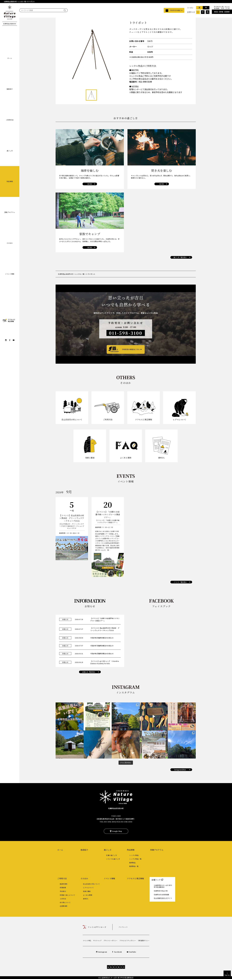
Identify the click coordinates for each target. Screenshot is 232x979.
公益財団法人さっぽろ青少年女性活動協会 (163, 886)
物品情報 (10, 181)
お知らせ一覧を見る (88, 672)
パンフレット (123, 927)
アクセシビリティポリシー (128, 940)
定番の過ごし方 (111, 855)
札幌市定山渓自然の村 (116, 808)
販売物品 (132, 863)
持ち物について (65, 902)
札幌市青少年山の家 (160, 891)
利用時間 (63, 887)
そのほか (10, 243)
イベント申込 (87, 940)
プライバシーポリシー (110, 940)
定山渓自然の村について (91, 884)
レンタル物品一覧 (135, 859)
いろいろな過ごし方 (113, 859)
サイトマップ (97, 940)
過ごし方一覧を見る (180, 257)
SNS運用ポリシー (143, 940)
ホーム (9, 58)
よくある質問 (87, 895)
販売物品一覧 (134, 866)
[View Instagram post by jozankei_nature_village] (69, 716)
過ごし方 (10, 151)
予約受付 (63, 891)
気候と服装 (87, 891)
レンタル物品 (134, 855)
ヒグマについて (88, 887)
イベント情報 (9, 274)
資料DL (85, 899)
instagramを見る (180, 770)
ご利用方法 (10, 120)
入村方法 (63, 899)
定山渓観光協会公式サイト (163, 898)
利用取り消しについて (67, 895)
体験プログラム (9, 212)
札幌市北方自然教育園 (161, 894)
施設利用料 (63, 884)
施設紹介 (10, 89)
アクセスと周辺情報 (135, 878)
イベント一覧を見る (180, 582)
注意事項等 (63, 906)
